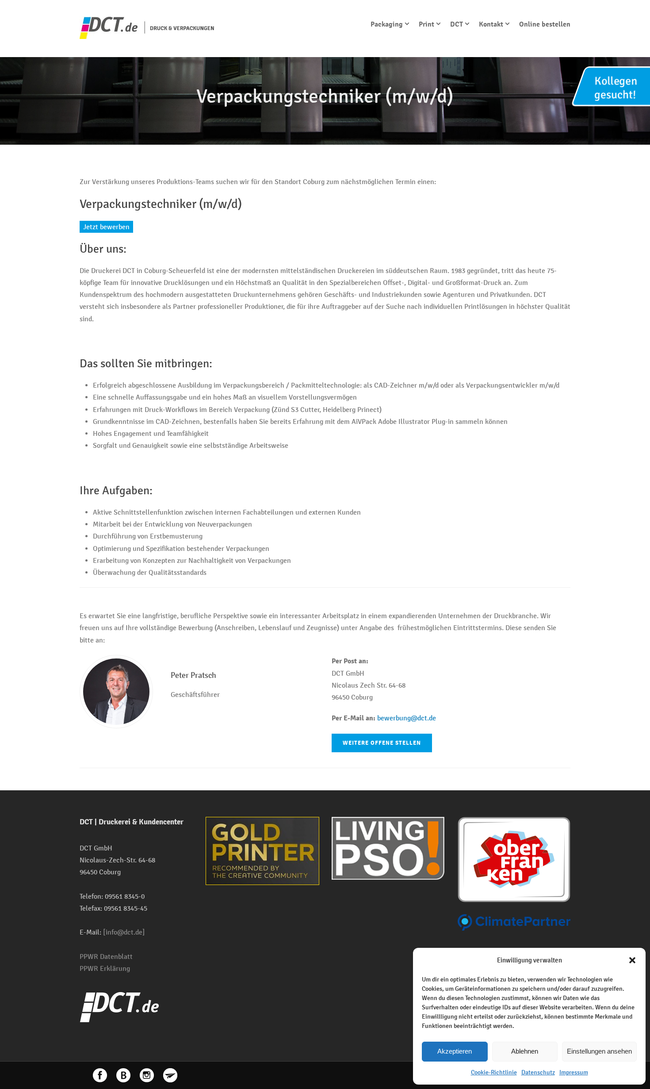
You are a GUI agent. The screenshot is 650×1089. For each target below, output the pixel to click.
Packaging (387, 24)
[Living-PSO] (388, 847)
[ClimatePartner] (514, 922)
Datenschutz (538, 1072)
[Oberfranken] (514, 858)
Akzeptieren (454, 1051)
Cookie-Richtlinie (494, 1072)
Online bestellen (544, 24)
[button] (632, 960)
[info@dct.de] (124, 932)
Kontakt (491, 24)
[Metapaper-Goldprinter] (262, 850)
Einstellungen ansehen (599, 1051)
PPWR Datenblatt (106, 956)
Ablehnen (524, 1051)
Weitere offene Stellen (382, 743)
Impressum (573, 1072)
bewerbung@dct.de (406, 718)
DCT (456, 24)
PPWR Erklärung (105, 968)
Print (426, 24)
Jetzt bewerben (106, 227)
